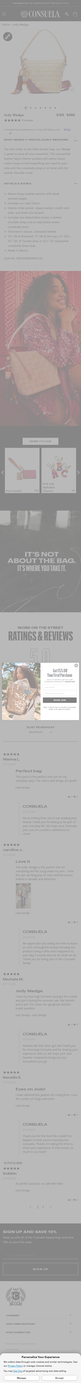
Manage (21, 1378)
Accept (59, 1378)
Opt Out (17, 1370)
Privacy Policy (15, 1365)
